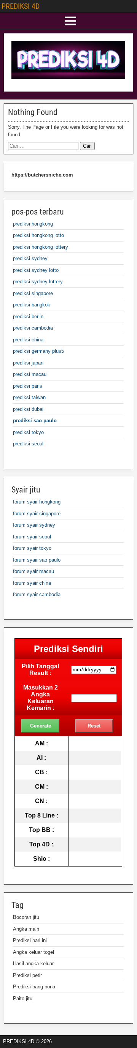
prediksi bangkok (31, 305)
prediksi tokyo (28, 432)
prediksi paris (27, 386)
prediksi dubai (28, 409)
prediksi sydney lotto (36, 270)
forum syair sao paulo (37, 560)
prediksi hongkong (33, 224)
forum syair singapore (37, 513)
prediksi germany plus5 (38, 351)
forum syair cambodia (37, 594)
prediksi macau (29, 374)
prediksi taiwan (29, 397)
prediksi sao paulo (35, 420)
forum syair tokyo (32, 548)
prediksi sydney (30, 258)
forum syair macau (33, 571)
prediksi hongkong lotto (38, 235)
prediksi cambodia (33, 328)
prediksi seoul (28, 444)
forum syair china (32, 583)
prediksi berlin (28, 316)
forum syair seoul (32, 537)
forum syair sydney (34, 525)
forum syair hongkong (37, 502)
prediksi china (28, 339)
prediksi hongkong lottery (40, 247)
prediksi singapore (33, 293)
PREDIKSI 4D (21, 6)
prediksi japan (28, 363)
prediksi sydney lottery (38, 281)
